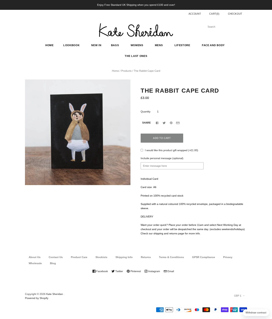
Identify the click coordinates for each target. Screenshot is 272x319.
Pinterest (135, 271)
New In (96, 45)
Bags (115, 45)
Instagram (153, 271)
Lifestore (182, 45)
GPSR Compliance (203, 257)
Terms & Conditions (171, 257)
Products (126, 70)
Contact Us (56, 257)
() (214, 13)
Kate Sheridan (54, 294)
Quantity (145, 111)
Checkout (235, 13)
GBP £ (237, 295)
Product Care (79, 257)
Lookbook (71, 45)
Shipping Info (124, 257)
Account (195, 13)
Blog (53, 263)
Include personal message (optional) (162, 158)
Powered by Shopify (36, 298)
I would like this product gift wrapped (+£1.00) (171, 150)
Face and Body (213, 45)
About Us (35, 257)
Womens (137, 45)
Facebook (101, 271)
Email (170, 271)
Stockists (101, 257)
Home (49, 45)
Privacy (227, 257)
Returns (146, 257)
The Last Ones (136, 55)
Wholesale (35, 263)
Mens (159, 45)
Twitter (119, 271)
